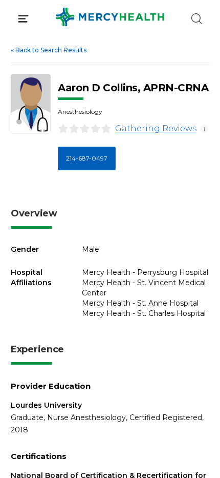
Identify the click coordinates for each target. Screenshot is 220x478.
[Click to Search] (197, 19)
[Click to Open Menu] (23, 19)
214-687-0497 (86, 158)
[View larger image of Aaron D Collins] (31, 104)
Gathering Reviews (155, 128)
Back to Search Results (48, 50)
